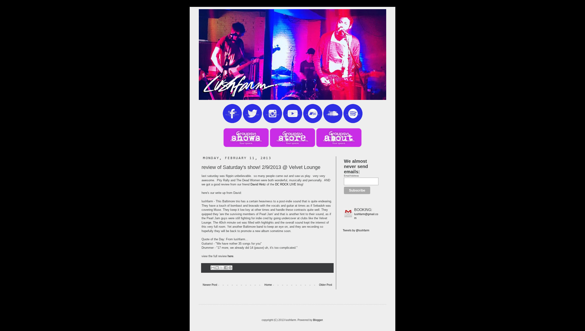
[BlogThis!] (217, 267)
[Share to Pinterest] (230, 267)
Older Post (325, 284)
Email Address (351, 175)
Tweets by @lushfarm (356, 230)
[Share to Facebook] (225, 267)
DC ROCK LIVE (285, 184)
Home (268, 284)
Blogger (318, 320)
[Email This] (212, 267)
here (230, 256)
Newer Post (210, 284)
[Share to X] (221, 267)
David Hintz (258, 184)
